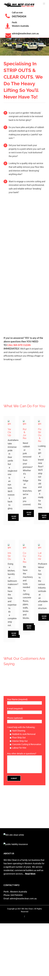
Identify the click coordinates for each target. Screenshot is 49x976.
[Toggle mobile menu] (44, 3)
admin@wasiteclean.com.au (25, 33)
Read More (30, 874)
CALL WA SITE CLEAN (19, 345)
